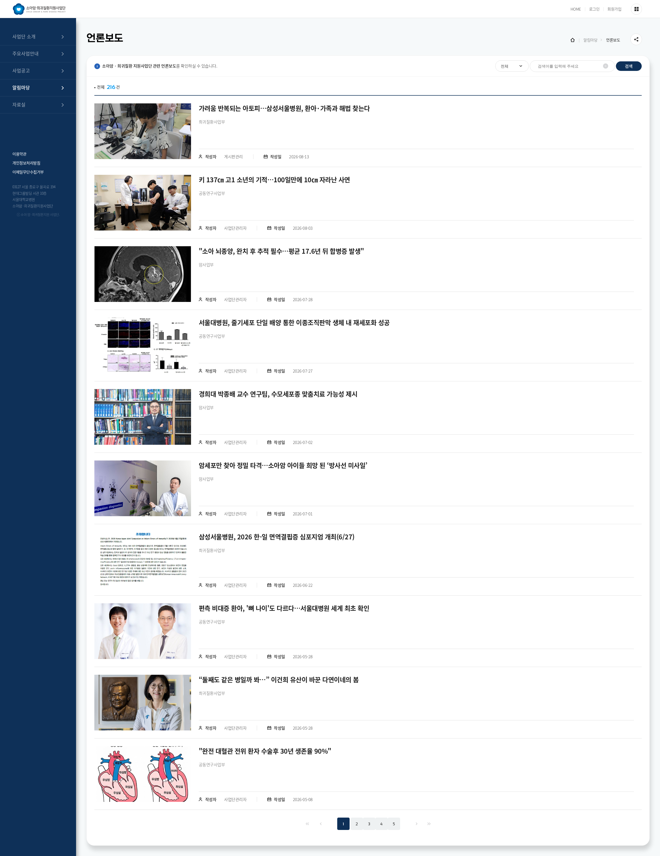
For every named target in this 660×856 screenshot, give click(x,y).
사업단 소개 (24, 36)
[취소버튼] (605, 66)
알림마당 (21, 87)
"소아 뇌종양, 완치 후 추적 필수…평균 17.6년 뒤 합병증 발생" (281, 251)
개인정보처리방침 (26, 162)
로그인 (594, 9)
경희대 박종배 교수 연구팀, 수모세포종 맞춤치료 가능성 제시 (278, 394)
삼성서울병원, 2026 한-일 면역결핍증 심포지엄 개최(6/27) (276, 536)
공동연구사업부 (212, 193)
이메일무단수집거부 (28, 171)
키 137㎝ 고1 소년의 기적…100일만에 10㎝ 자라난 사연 (274, 179)
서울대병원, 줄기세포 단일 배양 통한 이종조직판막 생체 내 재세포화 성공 (294, 322)
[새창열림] (142, 131)
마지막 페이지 (428, 824)
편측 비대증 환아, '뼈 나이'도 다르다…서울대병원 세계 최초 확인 (284, 608)
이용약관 (19, 153)
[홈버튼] (573, 40)
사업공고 (21, 70)
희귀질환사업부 (212, 122)
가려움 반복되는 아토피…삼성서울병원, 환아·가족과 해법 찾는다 (284, 108)
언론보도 (613, 40)
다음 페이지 (416, 824)
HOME (576, 9)
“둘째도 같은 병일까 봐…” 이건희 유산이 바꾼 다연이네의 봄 (279, 679)
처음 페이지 (307, 824)
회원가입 (614, 9)
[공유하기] (636, 39)
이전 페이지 (320, 824)
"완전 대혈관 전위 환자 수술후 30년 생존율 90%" (265, 751)
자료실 (19, 104)
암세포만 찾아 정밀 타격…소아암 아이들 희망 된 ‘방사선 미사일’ (283, 465)
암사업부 (206, 264)
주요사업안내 (25, 53)
